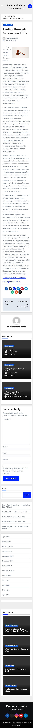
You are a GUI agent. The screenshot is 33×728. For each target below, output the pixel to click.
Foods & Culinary (11, 645)
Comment (6, 419)
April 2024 (6, 595)
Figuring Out (9, 350)
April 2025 (6, 537)
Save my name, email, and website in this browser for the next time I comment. (15, 470)
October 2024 (7, 566)
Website (5, 459)
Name (5, 447)
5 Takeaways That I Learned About (14, 521)
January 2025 (7, 551)
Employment (7, 25)
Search (5, 489)
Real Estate (10, 665)
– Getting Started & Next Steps (14, 278)
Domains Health (16, 5)
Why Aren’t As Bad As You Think (13, 517)
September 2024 (8, 571)
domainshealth (13, 38)
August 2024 (7, 575)
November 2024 (8, 561)
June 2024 (6, 585)
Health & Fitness (11, 625)
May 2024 (5, 590)
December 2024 (8, 556)
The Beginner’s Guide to (11, 282)
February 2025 (7, 546)
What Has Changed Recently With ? (14, 512)
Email (5, 453)
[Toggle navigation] (2, 6)
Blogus (26, 723)
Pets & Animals (11, 685)
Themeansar (16, 725)
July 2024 (6, 580)
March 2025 (6, 542)
